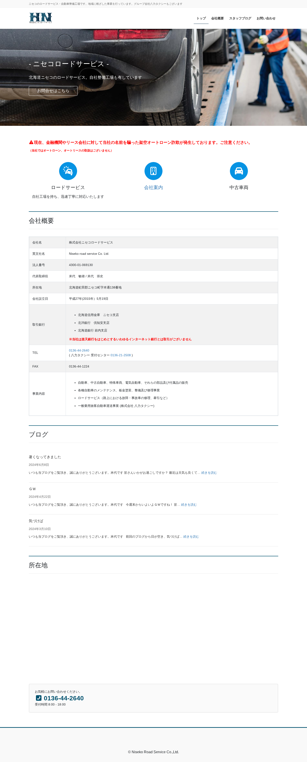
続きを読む (209, 472)
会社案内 (153, 187)
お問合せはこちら (53, 90)
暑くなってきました (45, 457)
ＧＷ (32, 489)
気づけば (36, 521)
